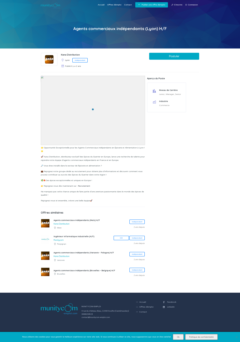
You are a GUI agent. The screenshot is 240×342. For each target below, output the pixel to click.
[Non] (236, 337)
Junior (162, 94)
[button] (93, 109)
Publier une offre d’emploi (153, 5)
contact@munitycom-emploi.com (96, 317)
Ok (178, 337)
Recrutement (84, 186)
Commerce (164, 105)
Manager (170, 94)
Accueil (101, 5)
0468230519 (87, 314)
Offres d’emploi (114, 5)
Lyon (67, 60)
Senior (178, 94)
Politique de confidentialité (201, 337)
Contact (128, 5)
